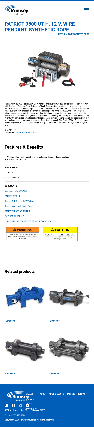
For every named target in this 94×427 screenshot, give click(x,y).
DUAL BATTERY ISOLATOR (16, 191)
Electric (18, 132)
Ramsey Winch (31, 408)
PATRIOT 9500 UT (12, 196)
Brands (30, 394)
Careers (70, 394)
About (43, 394)
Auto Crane (30, 399)
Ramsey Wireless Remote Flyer (18, 206)
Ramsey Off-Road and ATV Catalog (20, 201)
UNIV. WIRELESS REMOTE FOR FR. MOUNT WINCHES (28, 221)
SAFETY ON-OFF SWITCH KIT (17, 211)
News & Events (56, 394)
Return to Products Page (73, 34)
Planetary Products (30, 132)
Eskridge (29, 404)
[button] (86, 8)
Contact (82, 394)
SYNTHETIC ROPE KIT (14, 216)
